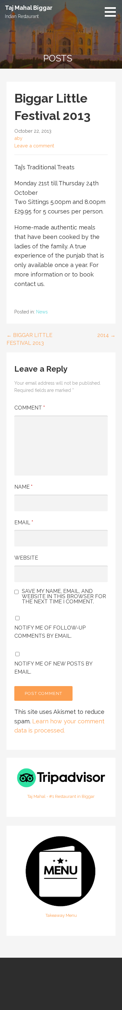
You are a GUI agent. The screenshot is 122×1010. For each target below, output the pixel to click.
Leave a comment (34, 145)
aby (18, 138)
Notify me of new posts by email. (53, 668)
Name (23, 487)
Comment (29, 408)
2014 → (106, 335)
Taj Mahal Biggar (28, 7)
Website (26, 558)
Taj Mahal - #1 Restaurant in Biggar (61, 796)
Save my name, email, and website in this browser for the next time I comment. (64, 596)
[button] (112, 11)
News (42, 311)
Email (23, 522)
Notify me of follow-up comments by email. (50, 632)
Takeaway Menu (61, 915)
